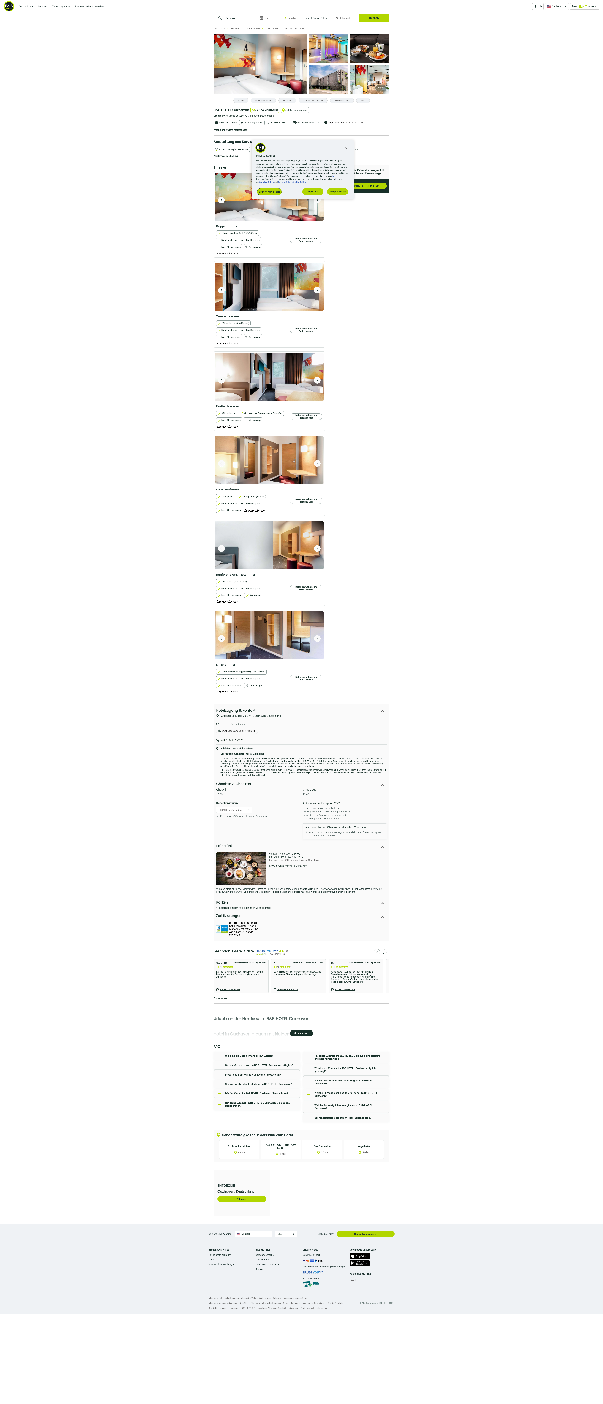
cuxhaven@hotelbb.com (308, 122)
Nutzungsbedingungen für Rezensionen (307, 1303)
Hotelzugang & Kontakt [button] (235, 710)
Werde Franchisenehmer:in (268, 1264)
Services (42, 6)
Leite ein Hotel (262, 1259)
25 (382, 87)
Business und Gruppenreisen (89, 6)
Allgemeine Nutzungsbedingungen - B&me (269, 1303)
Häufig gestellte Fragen (220, 1255)
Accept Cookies (337, 191)
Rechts (221, 200)
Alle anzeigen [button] (221, 998)
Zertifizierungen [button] (229, 915)
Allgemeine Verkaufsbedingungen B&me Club (228, 1303)
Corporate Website (264, 1255)
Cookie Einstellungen (218, 1308)
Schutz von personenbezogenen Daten (290, 1298)
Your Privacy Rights (269, 191)
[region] (303, 169)
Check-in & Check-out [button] (235, 784)
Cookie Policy (299, 182)
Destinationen (26, 6)
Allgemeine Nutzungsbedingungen (224, 1298)
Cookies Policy (266, 182)
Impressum (234, 1308)
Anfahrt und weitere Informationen (230, 130)
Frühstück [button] (224, 846)
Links (317, 200)
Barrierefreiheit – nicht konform (314, 1308)
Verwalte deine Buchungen (221, 1264)
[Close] (345, 147)
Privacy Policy (285, 182)
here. (334, 176)
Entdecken (242, 1199)
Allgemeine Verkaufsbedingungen (256, 1298)
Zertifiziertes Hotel (228, 122)
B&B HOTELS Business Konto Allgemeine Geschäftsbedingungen (270, 1308)
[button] (318, 18)
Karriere (259, 1269)
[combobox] (238, 18)
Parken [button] (222, 902)
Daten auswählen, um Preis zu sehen (360, 186)
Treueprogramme (61, 6)
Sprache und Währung (220, 1233)
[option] (269, 287)
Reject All (313, 191)
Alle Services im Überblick (226, 156)
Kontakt (212, 1259)
